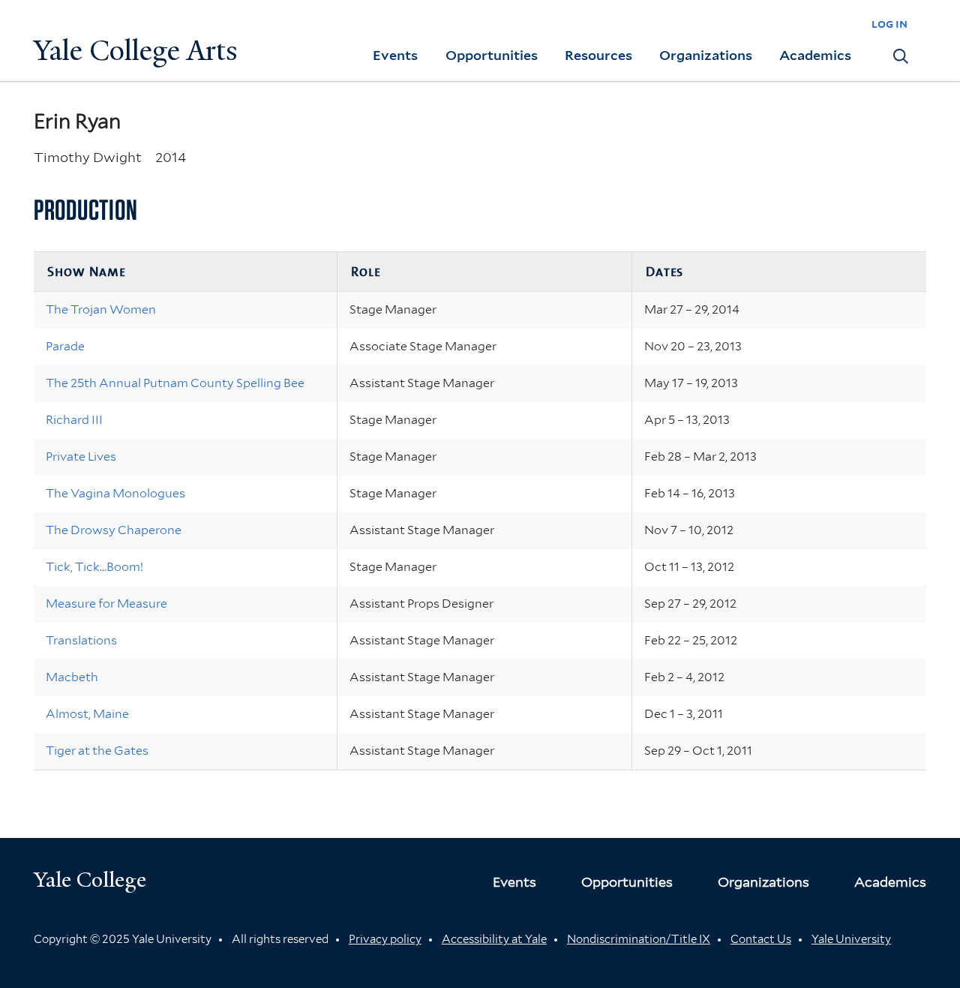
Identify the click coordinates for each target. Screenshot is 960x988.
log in (890, 24)
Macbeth (72, 677)
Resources (598, 55)
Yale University (851, 939)
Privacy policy (385, 939)
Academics (815, 55)
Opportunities (492, 55)
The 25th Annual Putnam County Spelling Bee (175, 383)
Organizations (705, 55)
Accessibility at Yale (494, 939)
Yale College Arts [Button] (136, 50)
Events (395, 55)
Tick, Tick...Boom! (94, 567)
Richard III (74, 420)
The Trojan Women (101, 309)
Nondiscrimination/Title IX (638, 939)
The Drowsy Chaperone (114, 530)
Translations (81, 640)
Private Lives (81, 456)
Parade (65, 346)
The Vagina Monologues (115, 493)
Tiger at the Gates (97, 750)
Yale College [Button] (90, 879)
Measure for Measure (106, 603)
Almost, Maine (87, 714)
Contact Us (760, 939)
